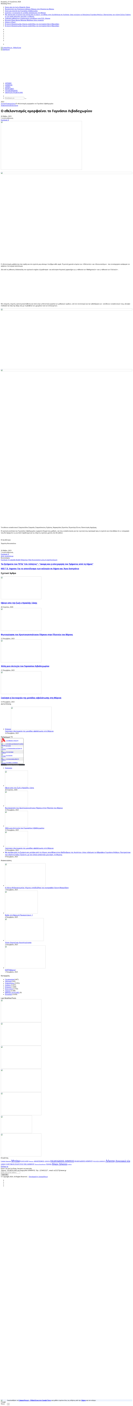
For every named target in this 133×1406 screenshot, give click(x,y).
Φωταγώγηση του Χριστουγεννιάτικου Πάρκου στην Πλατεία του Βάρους (29, 9)
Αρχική (3, 103)
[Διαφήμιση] (5, 49)
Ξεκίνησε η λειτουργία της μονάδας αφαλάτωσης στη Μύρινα (25, 13)
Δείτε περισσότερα (7, 556)
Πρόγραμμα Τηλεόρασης (13, 765)
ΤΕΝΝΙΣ (49, 1164)
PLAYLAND (24, 1161)
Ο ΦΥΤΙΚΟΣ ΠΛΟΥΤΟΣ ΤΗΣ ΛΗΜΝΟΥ (20, 1164)
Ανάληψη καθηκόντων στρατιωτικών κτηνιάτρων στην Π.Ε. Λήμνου (27, 18)
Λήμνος (7, 991)
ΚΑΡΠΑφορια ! (10, 970)
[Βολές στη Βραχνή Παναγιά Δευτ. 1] (21, 913)
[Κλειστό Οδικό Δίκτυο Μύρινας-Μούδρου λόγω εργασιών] (16, 1132)
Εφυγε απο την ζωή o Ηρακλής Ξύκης (17, 7)
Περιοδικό (8, 994)
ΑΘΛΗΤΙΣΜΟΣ (39, 1161)
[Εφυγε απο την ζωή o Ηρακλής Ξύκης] (21, 599)
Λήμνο (83, 1400)
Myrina (15, 1160)
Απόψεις (8, 985)
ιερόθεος (70, 1164)
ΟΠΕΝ (3, 1164)
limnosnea (8, 1161)
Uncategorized (10, 979)
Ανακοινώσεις (10, 103)
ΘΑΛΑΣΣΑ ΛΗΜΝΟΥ (99, 1161)
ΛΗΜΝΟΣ (8, 85)
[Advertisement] (66, 66)
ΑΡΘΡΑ (7, 87)
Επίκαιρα (8, 987)
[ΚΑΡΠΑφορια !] (25, 968)
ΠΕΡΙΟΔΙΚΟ (9, 89)
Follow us (4, 1166)
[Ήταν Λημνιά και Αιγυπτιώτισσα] (24, 940)
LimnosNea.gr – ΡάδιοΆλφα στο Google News (35, 1400)
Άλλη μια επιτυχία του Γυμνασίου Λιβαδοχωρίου (21, 11)
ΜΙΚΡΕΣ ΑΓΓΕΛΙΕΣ (12, 992)
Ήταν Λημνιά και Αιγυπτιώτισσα (18, 942)
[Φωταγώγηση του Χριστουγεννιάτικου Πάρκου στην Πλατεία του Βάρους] (21, 630)
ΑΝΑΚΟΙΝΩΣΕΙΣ (11, 90)
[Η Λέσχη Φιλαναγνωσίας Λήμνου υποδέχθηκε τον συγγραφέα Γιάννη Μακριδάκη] (25, 885)
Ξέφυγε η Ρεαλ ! (10, 22)
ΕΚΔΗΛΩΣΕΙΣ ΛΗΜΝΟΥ (83, 1161)
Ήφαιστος (31, 1161)
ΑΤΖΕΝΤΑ (47, 1161)
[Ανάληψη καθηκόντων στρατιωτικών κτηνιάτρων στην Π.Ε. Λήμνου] (21, 1115)
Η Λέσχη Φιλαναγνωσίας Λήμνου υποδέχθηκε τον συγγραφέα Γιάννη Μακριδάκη (32, 24)
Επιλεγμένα (14, 105)
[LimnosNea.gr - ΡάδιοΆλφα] (11, 48)
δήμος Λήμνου (59, 1163)
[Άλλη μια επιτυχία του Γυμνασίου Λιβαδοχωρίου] (21, 662)
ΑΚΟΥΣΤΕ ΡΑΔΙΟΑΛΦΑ (14, 92)
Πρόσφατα (8, 768)
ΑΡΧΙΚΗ (8, 83)
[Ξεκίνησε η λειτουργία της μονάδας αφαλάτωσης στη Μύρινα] (21, 693)
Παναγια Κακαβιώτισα (40, 1164)
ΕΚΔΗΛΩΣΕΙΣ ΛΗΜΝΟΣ (62, 1161)
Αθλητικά (8, 981)
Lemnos (3, 1161)
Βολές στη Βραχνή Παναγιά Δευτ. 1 (19, 915)
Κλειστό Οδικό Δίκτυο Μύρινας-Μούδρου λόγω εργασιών (24, 20)
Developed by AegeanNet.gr (38, 1177)
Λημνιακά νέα (122, 1160)
